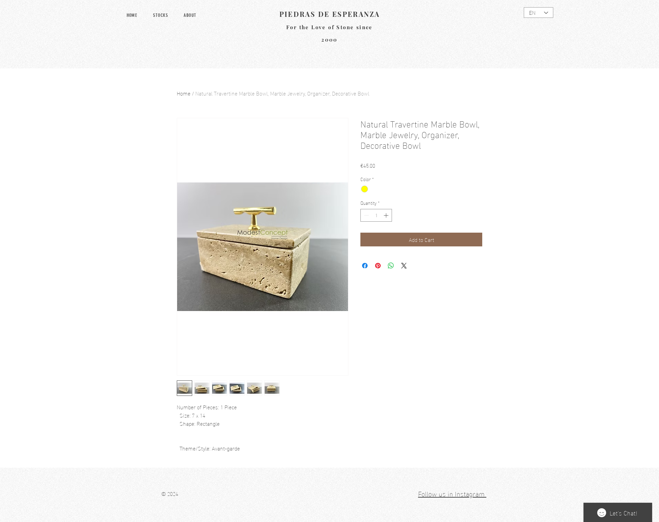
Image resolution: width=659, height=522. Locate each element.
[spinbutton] (376, 215)
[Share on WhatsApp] (391, 266)
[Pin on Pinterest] (378, 266)
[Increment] (386, 215)
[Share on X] (404, 266)
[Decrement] (365, 215)
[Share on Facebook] (365, 266)
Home (183, 93)
